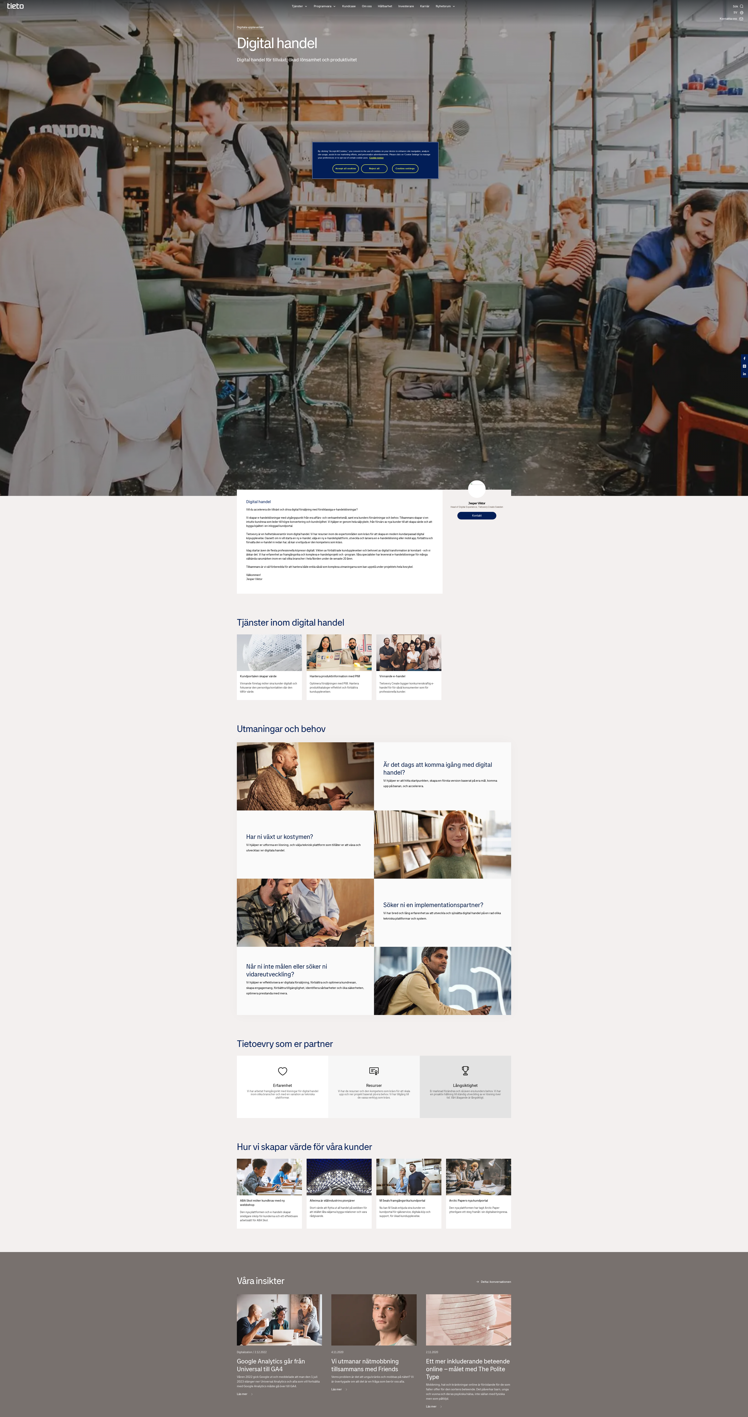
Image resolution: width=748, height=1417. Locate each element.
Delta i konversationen (496, 1282)
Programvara (322, 6)
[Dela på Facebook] (744, 358)
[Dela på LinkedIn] (744, 373)
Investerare (406, 6)
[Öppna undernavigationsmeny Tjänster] (306, 6)
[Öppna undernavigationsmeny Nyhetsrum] (454, 6)
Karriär (425, 6)
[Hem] (15, 6)
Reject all (374, 168)
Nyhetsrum (443, 6)
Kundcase (349, 6)
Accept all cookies (345, 168)
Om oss (367, 6)
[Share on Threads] (744, 366)
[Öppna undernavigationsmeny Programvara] (334, 6)
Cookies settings (405, 168)
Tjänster (297, 6)
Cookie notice (376, 158)
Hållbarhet (385, 6)
